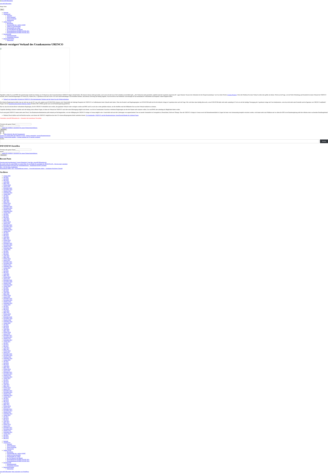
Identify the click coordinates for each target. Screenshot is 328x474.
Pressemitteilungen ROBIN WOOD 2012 (18, 32)
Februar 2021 (7, 277)
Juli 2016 (5, 361)
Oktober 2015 (7, 375)
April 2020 (6, 292)
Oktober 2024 (7, 209)
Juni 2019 (6, 307)
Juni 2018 (6, 326)
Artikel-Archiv (7, 22)
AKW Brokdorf (11, 17)
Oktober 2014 (7, 393)
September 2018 (7, 321)
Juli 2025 (5, 195)
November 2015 (7, 373)
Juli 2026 (5, 177)
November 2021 (7, 263)
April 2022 (6, 255)
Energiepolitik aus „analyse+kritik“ (16, 25)
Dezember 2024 (7, 206)
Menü (2, 9)
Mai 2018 (6, 327)
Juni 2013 (6, 418)
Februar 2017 (7, 350)
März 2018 (6, 331)
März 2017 (6, 349)
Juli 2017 (5, 343)
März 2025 (6, 202)
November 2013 (7, 410)
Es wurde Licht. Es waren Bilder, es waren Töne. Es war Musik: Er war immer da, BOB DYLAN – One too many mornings (33, 164)
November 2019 (7, 300)
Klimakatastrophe (11, 35)
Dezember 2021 (7, 261)
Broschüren (10, 23)
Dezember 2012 (7, 427)
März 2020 (6, 294)
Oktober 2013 (7, 412)
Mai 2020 (6, 291)
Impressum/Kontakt (8, 38)
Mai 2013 (6, 420)
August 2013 (6, 415)
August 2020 (6, 286)
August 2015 (6, 378)
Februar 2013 (7, 424)
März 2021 (6, 275)
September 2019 (7, 303)
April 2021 (6, 274)
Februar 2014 (7, 406)
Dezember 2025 (7, 188)
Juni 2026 (6, 179)
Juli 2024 (5, 214)
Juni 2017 (6, 344)
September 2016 (7, 358)
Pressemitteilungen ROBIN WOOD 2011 (18, 31)
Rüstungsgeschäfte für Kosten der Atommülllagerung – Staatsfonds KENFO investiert (23, 165)
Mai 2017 (6, 346)
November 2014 (7, 392)
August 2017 (6, 341)
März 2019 (6, 312)
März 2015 (6, 386)
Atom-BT (9, 15)
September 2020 (7, 284)
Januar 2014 (6, 407)
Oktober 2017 (7, 338)
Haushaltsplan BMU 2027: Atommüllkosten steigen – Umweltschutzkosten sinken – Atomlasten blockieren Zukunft (31, 168)
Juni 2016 (6, 363)
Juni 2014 (6, 400)
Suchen (2, 138)
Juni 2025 (6, 197)
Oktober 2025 (7, 191)
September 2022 (7, 248)
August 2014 (6, 397)
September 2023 (7, 229)
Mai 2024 (6, 217)
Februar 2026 (7, 185)
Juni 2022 (6, 252)
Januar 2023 (6, 241)
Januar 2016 (6, 370)
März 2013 (6, 423)
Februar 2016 (7, 369)
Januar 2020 (6, 297)
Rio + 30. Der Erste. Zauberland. (9, 167)
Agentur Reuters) (232, 95)
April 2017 (6, 347)
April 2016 (6, 366)
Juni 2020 (6, 289)
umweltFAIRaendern (5, 3)
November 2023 (7, 226)
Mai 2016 (6, 364)
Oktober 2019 (7, 301)
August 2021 (6, 268)
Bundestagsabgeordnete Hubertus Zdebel (19, 103)
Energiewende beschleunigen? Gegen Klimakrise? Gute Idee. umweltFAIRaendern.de (23, 162)
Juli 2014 (5, 398)
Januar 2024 (6, 223)
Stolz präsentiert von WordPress (20, 471)
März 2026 (6, 183)
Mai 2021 (6, 272)
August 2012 (6, 433)
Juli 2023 (5, 232)
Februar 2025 (7, 203)
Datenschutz (10, 40)
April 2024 (6, 218)
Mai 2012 (6, 438)
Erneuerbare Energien (13, 37)
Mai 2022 (6, 254)
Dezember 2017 (7, 335)
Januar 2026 (6, 186)
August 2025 (6, 194)
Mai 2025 (6, 199)
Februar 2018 (7, 332)
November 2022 (7, 245)
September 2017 (7, 340)
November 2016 (7, 355)
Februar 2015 (7, 387)
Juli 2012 (5, 435)
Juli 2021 (5, 269)
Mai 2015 (6, 383)
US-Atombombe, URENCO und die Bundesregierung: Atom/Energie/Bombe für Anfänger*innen (112, 115)
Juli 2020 (5, 288)
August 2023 (6, 231)
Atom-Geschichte (11, 18)
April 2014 (6, 403)
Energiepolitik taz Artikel (13, 28)
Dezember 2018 (7, 317)
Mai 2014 (6, 401)
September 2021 (7, 266)
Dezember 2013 (7, 409)
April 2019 (6, 311)
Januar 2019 (6, 315)
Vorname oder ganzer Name (7, 124)
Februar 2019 (7, 314)
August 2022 (6, 249)
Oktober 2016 (7, 357)
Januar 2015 (6, 389)
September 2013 (7, 413)
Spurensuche (10, 20)
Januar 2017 (6, 352)
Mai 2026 (6, 180)
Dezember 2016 (7, 354)
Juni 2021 (6, 271)
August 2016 (6, 360)
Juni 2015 (6, 381)
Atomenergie (6, 14)
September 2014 (7, 395)
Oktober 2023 (7, 228)
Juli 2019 (5, 306)
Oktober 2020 (7, 283)
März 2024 (6, 220)
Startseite (5, 12)
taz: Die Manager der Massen (15, 29)
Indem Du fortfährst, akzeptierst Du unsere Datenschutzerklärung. (19, 127)
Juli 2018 (5, 324)
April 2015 (6, 384)
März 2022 (6, 257)
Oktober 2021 (7, 265)
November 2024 (7, 208)
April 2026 (6, 182)
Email (1, 126)
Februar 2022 (7, 258)
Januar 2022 (6, 260)
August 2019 (6, 304)
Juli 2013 (5, 416)
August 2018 (6, 323)
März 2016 (6, 367)
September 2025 (7, 192)
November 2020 (7, 281)
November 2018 (7, 318)
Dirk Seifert (7, 134)
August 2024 (6, 212)
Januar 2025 (6, 205)
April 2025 (6, 200)
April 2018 (6, 329)
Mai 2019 (6, 309)
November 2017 (7, 337)
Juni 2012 (6, 436)
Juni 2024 (6, 215)
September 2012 (7, 432)
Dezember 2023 (7, 225)
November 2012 (7, 429)
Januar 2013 (6, 426)
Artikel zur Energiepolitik (14, 26)
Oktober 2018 (7, 320)
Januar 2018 (6, 334)
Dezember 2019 (7, 298)
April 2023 (6, 237)
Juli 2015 (5, 380)
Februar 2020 (7, 295)
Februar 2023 (7, 240)
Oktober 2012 (7, 430)
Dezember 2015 (7, 372)
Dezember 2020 (7, 280)
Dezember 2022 (7, 243)
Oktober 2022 (7, 246)
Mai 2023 (6, 235)
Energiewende (7, 34)
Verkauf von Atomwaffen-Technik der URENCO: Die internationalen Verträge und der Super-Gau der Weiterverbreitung (36, 99)
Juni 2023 (6, 234)
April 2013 (6, 421)
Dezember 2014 (7, 390)
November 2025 (7, 189)
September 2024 (7, 211)
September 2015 (7, 377)
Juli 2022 (5, 251)
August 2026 (6, 176)
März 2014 (6, 404)
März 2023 (6, 238)
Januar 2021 (6, 278)
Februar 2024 (7, 222)
